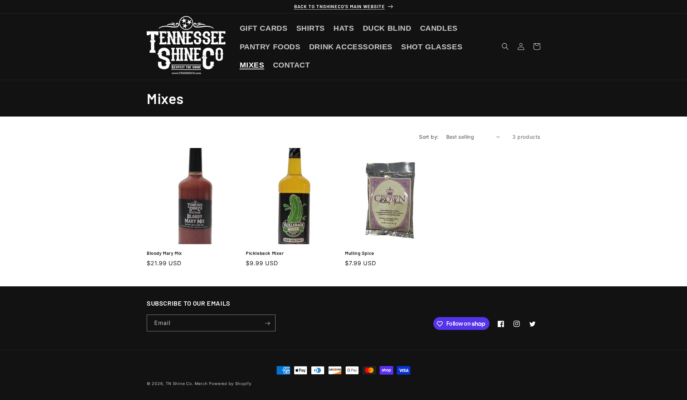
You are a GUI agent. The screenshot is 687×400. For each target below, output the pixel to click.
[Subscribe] (267, 323)
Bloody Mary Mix (164, 253)
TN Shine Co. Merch (187, 383)
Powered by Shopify (230, 383)
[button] (505, 46)
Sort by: (429, 137)
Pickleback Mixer (265, 253)
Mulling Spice (359, 253)
